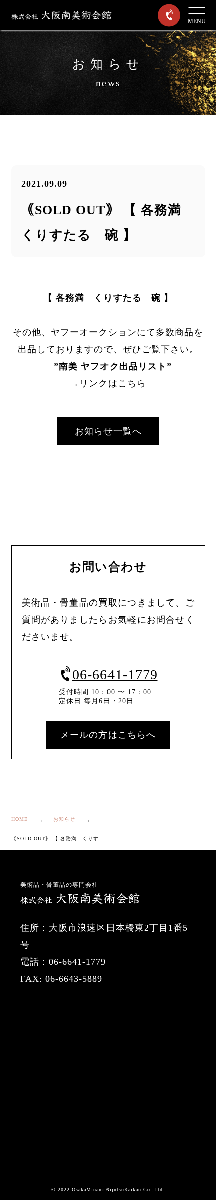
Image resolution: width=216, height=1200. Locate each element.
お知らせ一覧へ (108, 431)
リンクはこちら (112, 383)
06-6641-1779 (115, 674)
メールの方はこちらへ (108, 735)
